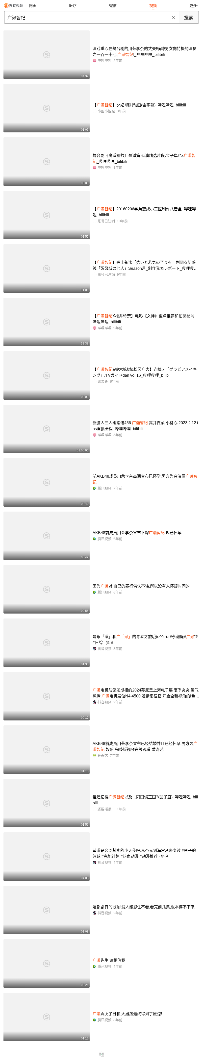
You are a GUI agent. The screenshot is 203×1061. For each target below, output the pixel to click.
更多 (193, 5)
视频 (153, 5)
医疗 (72, 5)
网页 (32, 5)
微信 (113, 5)
